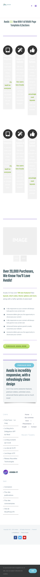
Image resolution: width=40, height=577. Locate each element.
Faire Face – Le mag (9, 421)
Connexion (8, 487)
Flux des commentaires (9, 502)
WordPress (16, 532)
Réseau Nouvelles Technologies (10, 460)
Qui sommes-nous (29, 419)
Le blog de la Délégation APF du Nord (9, 431)
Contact (34, 427)
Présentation (27, 424)
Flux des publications (8, 493)
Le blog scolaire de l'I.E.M (10, 441)
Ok (33, 571)
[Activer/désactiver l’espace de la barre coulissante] (32, 6)
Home (27, 414)
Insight (24, 427)
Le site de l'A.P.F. (10, 448)
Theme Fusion (24, 532)
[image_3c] (20, 241)
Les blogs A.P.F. (9, 453)
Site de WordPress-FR (9, 510)
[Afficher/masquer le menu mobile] (36, 6)
